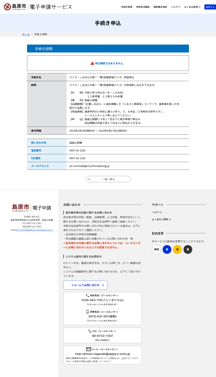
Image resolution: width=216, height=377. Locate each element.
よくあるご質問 (160, 219)
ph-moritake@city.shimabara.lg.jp (34, 229)
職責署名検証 (160, 6)
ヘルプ (174, 6)
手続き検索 (126, 6)
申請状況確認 (143, 6)
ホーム (26, 34)
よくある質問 (191, 6)
